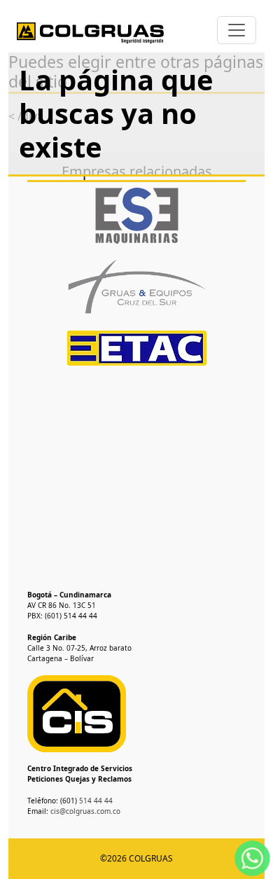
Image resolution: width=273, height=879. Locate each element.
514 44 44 (95, 800)
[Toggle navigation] (236, 30)
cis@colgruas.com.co (85, 811)
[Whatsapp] (252, 857)
